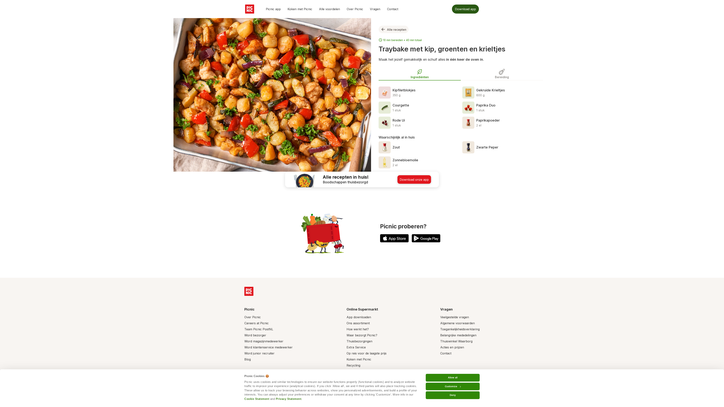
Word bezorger (255, 335)
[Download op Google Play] (426, 238)
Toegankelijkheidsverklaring (460, 329)
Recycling (353, 365)
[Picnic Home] (248, 291)
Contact (392, 9)
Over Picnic (355, 9)
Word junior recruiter (259, 353)
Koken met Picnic (300, 9)
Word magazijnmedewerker (263, 341)
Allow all (452, 377)
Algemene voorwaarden (457, 323)
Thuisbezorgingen (359, 341)
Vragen (375, 9)
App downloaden (359, 317)
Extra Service (356, 347)
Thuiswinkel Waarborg (456, 341)
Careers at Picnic (256, 323)
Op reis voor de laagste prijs (367, 353)
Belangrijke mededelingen (458, 335)
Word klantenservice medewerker (268, 347)
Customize (451, 386)
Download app (465, 9)
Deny (453, 395)
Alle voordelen (329, 9)
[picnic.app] (249, 9)
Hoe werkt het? (358, 329)
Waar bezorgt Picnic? (362, 335)
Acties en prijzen (452, 347)
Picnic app (273, 9)
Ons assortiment (358, 323)
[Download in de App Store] (394, 238)
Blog (247, 359)
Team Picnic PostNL (258, 329)
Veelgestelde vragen (454, 317)
